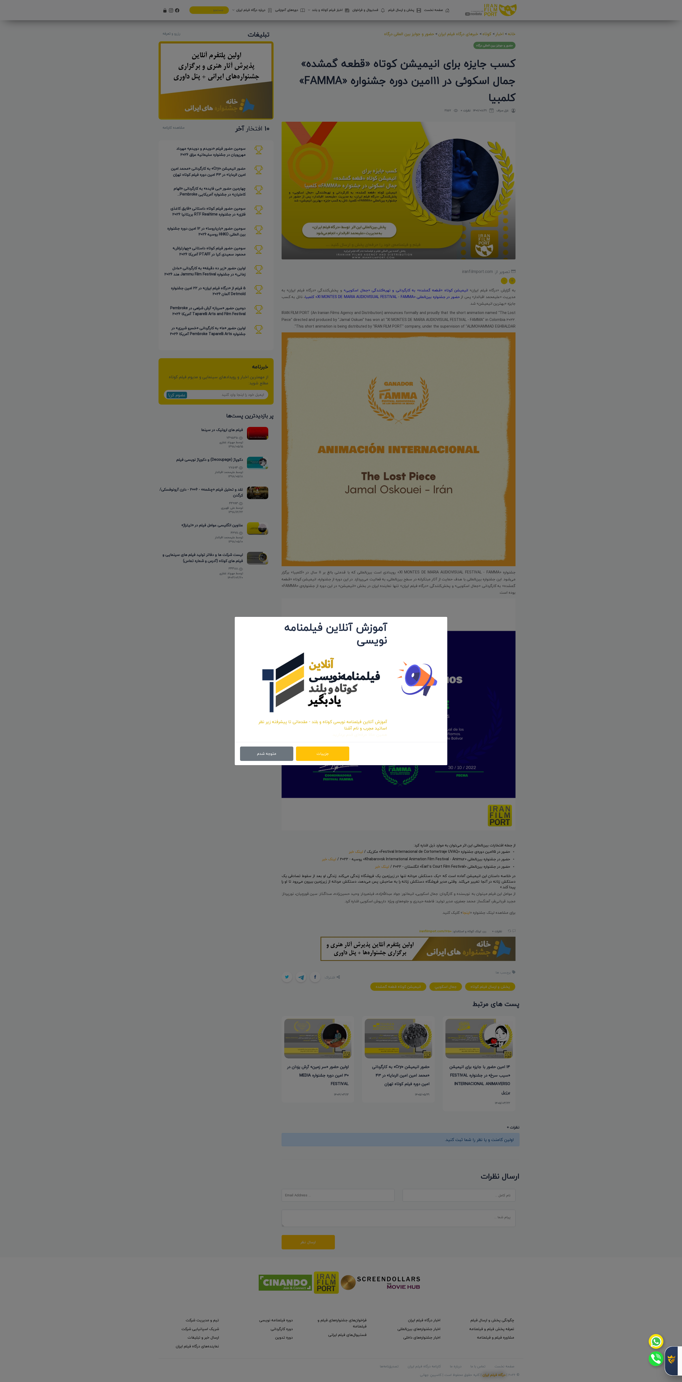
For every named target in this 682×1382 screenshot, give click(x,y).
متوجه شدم (266, 753)
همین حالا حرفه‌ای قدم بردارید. (359, 734)
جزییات (322, 753)
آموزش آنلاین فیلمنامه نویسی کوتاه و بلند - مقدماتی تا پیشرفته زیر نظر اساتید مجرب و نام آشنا (322, 725)
